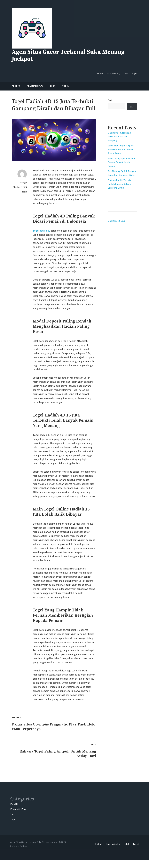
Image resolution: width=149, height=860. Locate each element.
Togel (24, 191)
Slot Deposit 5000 (116, 220)
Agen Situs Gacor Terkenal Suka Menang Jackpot (68, 55)
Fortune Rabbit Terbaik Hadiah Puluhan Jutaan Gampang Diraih (119, 184)
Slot (12, 814)
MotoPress (23, 846)
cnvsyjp (23, 182)
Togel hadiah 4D (41, 230)
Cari (110, 100)
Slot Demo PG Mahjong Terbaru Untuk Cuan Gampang (119, 136)
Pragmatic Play (18, 809)
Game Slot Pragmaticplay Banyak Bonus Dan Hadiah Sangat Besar (120, 149)
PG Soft (14, 803)
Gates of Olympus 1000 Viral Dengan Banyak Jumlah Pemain (121, 162)
